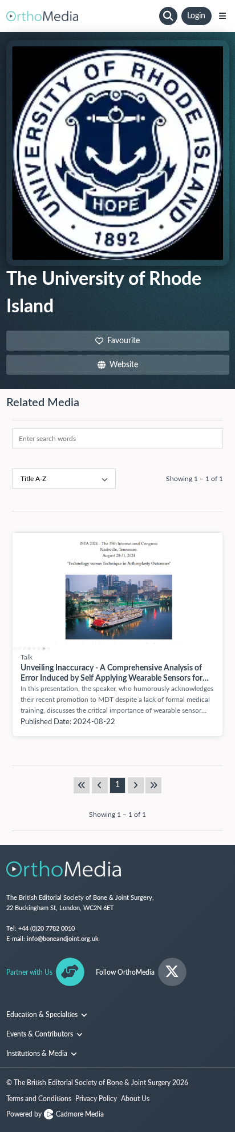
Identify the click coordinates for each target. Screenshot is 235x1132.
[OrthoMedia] (81, 16)
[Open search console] (168, 16)
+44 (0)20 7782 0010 (46, 929)
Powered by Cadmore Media (55, 1114)
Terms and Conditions (38, 1098)
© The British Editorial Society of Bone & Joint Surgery (97, 1082)
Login (196, 16)
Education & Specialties (42, 1014)
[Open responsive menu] (222, 16)
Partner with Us (29, 972)
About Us (135, 1098)
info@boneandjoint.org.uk (63, 939)
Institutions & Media (37, 1053)
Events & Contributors (40, 1034)
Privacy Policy (96, 1098)
